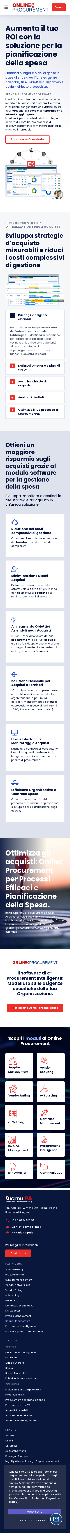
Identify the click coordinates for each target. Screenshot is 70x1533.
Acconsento (35, 1511)
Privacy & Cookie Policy (35, 1520)
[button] (35, 317)
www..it (22, 1232)
